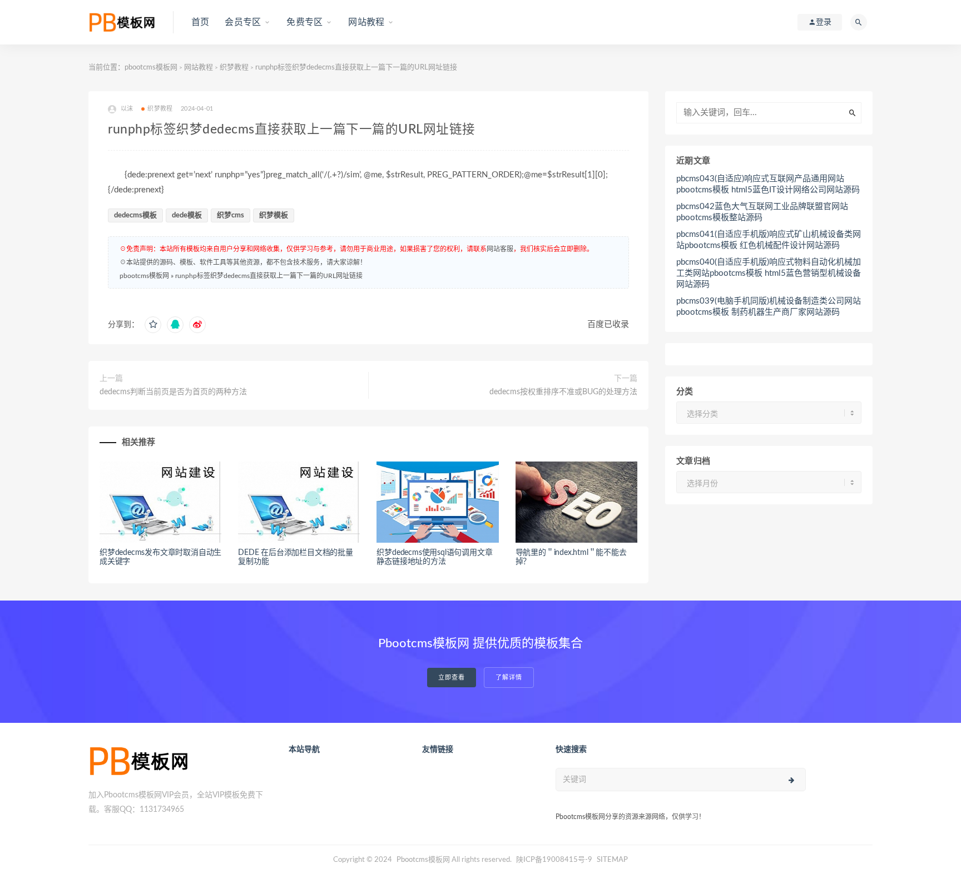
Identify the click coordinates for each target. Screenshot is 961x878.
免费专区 (304, 22)
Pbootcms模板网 (423, 860)
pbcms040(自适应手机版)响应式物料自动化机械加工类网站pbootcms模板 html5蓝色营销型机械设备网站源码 (768, 273)
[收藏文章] (153, 324)
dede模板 (187, 215)
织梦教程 (234, 67)
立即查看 (451, 677)
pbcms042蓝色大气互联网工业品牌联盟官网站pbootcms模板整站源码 (762, 212)
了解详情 (509, 677)
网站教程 (366, 22)
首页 (200, 22)
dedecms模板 (135, 215)
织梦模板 (273, 215)
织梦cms (230, 215)
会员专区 (243, 22)
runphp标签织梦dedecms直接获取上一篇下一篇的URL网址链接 (269, 275)
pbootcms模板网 (151, 67)
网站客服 (500, 249)
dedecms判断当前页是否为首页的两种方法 (173, 392)
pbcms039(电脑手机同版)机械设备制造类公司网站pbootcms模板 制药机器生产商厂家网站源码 (768, 306)
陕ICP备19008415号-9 (554, 860)
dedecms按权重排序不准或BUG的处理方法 (563, 392)
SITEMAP (612, 860)
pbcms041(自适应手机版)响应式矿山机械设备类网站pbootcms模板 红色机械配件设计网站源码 (768, 240)
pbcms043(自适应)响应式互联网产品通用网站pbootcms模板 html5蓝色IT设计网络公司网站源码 (768, 184)
